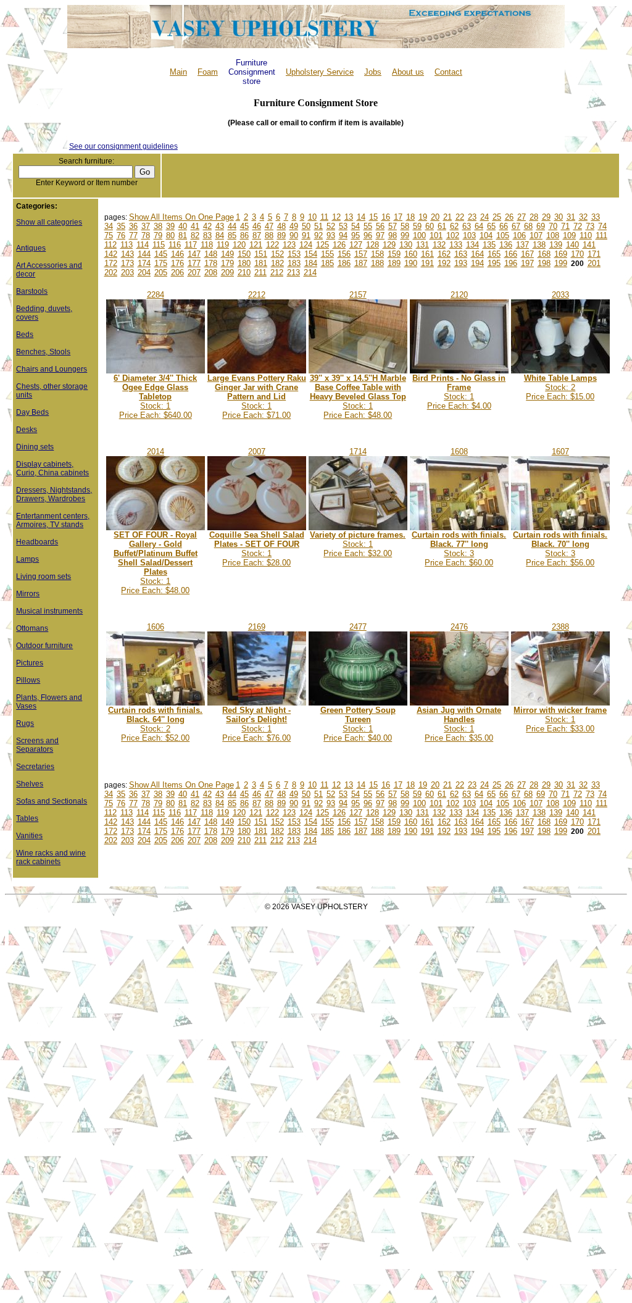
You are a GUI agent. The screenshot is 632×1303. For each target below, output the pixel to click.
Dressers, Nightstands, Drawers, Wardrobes (54, 494)
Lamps (27, 559)
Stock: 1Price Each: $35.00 (459, 724)
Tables (27, 818)
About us (408, 72)
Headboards (37, 542)
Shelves (29, 784)
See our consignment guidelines (123, 146)
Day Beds (32, 412)
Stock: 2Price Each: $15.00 (560, 387)
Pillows (28, 680)
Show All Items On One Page (181, 217)
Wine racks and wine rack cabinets (51, 857)
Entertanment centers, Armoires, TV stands (52, 520)
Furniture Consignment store (251, 72)
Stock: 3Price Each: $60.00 (459, 548)
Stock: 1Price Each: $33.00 (560, 719)
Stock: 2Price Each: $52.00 (155, 724)
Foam (208, 72)
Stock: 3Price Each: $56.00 (560, 548)
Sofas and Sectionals (51, 801)
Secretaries (35, 766)
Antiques (31, 248)
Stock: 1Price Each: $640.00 (155, 396)
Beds (24, 334)
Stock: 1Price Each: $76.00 (256, 724)
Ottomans (32, 628)
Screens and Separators (37, 745)
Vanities (29, 835)
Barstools (32, 291)
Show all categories (49, 222)
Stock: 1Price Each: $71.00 (256, 396)
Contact (448, 72)
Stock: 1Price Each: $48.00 (358, 396)
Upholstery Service (320, 72)
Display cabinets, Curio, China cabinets (52, 468)
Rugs (25, 723)
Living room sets (43, 576)
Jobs (372, 72)
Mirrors (28, 593)
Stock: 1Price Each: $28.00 (256, 548)
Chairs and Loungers (51, 369)
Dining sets (35, 447)
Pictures (29, 663)
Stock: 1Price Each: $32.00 (357, 544)
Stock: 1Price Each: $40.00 (358, 724)
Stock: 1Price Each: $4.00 (458, 391)
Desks (26, 429)
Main (178, 72)
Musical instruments (49, 611)
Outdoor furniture (44, 645)
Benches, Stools (43, 352)
